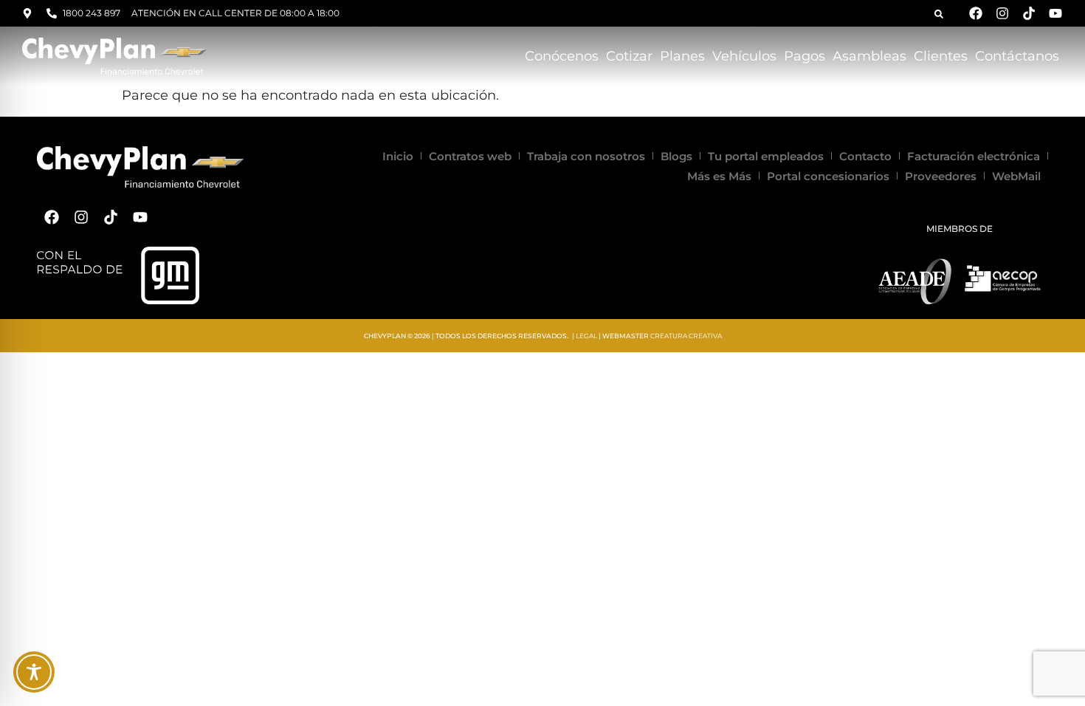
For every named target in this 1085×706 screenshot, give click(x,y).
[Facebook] (975, 13)
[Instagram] (1002, 13)
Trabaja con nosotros (586, 156)
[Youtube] (1055, 13)
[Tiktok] (1029, 13)
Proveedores (940, 176)
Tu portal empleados (766, 156)
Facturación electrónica (973, 156)
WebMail (1016, 176)
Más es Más (719, 176)
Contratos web (470, 156)
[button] (939, 14)
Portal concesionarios (828, 176)
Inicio (397, 156)
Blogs (676, 156)
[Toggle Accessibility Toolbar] (34, 672)
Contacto (865, 156)
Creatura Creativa (686, 336)
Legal (586, 336)
